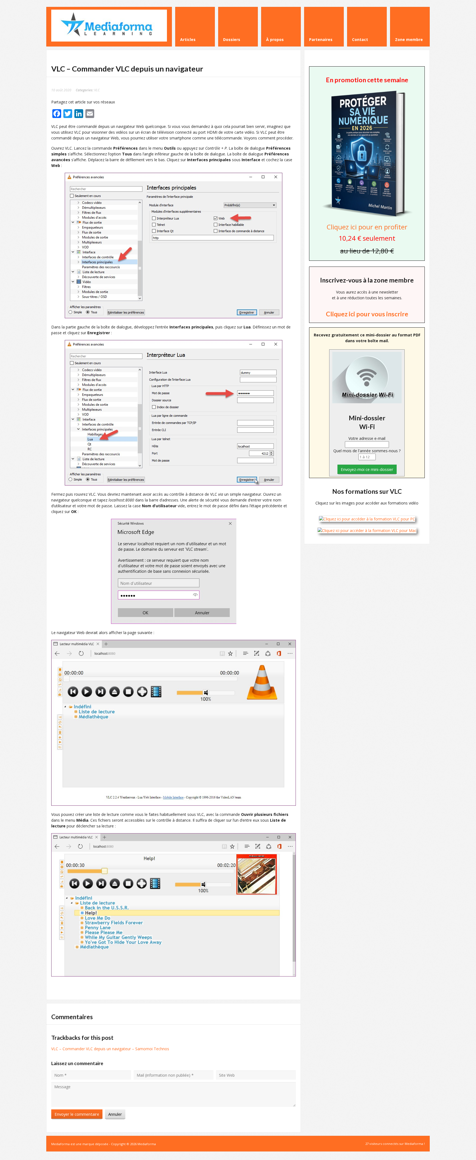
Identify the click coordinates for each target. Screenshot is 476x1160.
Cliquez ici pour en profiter (367, 226)
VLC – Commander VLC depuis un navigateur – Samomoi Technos (110, 1048)
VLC (97, 90)
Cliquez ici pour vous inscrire (367, 314)
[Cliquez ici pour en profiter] (367, 216)
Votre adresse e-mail (366, 438)
